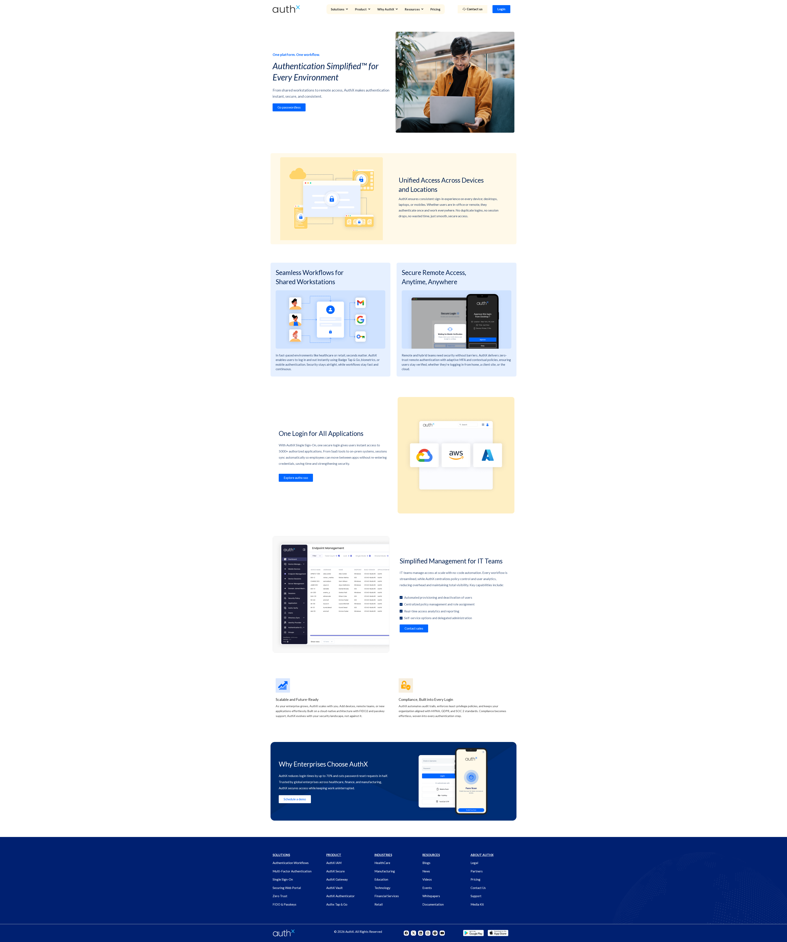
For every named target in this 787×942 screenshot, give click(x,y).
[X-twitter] (413, 933)
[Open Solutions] (346, 9)
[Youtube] (442, 933)
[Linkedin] (420, 933)
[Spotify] (435, 933)
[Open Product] (369, 9)
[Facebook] (406, 933)
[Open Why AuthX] (396, 9)
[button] (414, 628)
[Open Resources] (422, 9)
